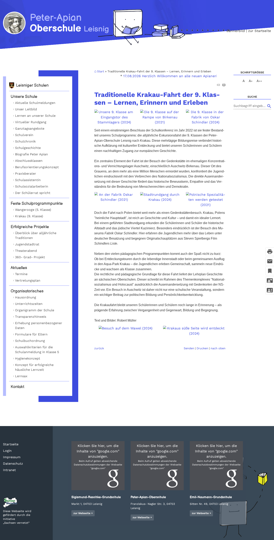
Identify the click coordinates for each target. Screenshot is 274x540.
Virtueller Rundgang (30, 122)
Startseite (10, 444)
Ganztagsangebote (29, 128)
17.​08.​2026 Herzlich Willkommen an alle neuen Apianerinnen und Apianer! (179, 76)
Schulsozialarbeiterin (31, 186)
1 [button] (176, 30)
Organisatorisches (27, 291)
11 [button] (228, 30)
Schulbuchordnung (30, 341)
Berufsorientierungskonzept (37, 167)
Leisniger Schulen (32, 85)
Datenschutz (13, 463)
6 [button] (202, 30)
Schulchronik (25, 141)
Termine (21, 274)
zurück (99, 348)
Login (7, 451)
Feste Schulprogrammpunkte (37, 203)
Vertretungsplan (27, 280)
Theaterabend (26, 251)
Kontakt (17, 386)
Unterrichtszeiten (29, 304)
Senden (189, 348)
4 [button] (192, 30)
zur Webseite (81, 513)
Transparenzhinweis (30, 317)
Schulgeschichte (28, 148)
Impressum (11, 457)
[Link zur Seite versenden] (218, 85)
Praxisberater (25, 173)
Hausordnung (25, 297)
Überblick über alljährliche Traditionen (35, 235)
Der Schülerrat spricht (32, 193)
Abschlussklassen (29, 161)
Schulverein (24, 135)
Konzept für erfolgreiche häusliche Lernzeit (34, 367)
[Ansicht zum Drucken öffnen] (223, 85)
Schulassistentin (28, 180)
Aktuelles (19, 267)
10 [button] (223, 30)
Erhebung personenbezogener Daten (38, 325)
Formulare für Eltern (31, 334)
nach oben (218, 348)
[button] (98, 465)
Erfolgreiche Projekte (30, 226)
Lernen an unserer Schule (35, 116)
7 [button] (208, 30)
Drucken (202, 348)
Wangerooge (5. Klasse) (33, 210)
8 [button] (213, 30)
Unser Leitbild (26, 109)
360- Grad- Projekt (30, 257)
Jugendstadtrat (27, 244)
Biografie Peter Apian (31, 154)
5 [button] (197, 30)
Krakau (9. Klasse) (29, 216)
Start (100, 71)
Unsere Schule (24, 96)
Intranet (9, 470)
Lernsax (21, 376)
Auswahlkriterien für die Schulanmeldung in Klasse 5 (37, 349)
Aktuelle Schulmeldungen (35, 103)
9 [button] (218, 30)
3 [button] (187, 30)
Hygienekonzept (27, 358)
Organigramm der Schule (34, 310)
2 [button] (182, 30)
